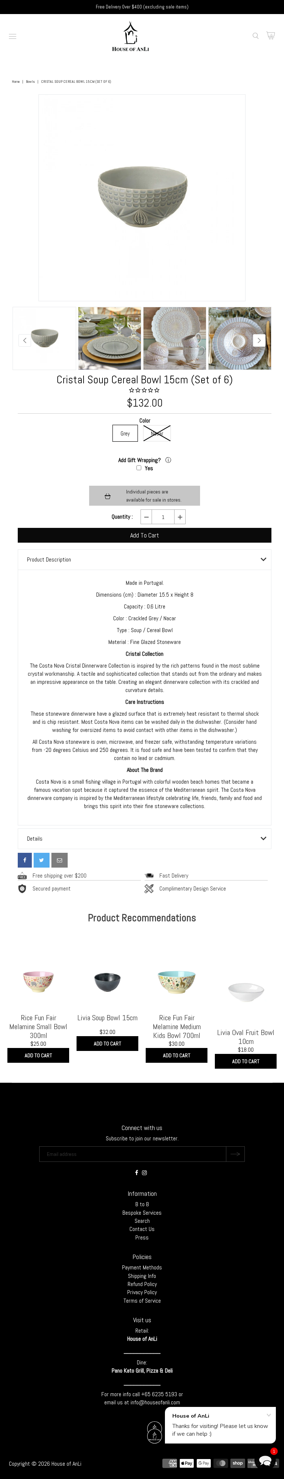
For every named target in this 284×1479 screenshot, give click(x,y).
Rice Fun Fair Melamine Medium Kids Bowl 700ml (177, 1026)
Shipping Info (142, 1276)
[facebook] (25, 860)
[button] (265, 1460)
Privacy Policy (142, 1292)
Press (142, 1237)
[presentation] (24, 340)
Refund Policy (142, 1284)
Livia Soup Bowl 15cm (107, 1017)
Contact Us (142, 1229)
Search (142, 1221)
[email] (59, 860)
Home (16, 81)
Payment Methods (142, 1267)
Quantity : (122, 517)
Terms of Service (142, 1301)
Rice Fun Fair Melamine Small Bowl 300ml (38, 1026)
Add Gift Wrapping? (140, 460)
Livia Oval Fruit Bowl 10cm (245, 1037)
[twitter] (42, 860)
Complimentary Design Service (192, 888)
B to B (142, 1204)
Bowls (30, 81)
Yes (149, 468)
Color (144, 421)
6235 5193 (165, 1394)
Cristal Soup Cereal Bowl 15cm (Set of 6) (145, 379)
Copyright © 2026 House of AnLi (45, 1464)
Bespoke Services (142, 1213)
